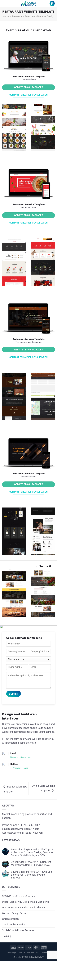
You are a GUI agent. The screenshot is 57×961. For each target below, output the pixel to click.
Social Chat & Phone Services (18, 930)
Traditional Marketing (13, 924)
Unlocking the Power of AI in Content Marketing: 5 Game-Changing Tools (31, 863)
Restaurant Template (23, 16)
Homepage (11, 953)
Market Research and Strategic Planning (24, 907)
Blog (38, 953)
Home (6, 16)
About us (21, 953)
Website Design (45, 16)
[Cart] (52, 3)
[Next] (54, 127)
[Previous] (2, 127)
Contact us (45, 953)
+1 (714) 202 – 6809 (19, 768)
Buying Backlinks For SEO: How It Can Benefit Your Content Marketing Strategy (31, 874)
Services (30, 953)
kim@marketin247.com (20, 757)
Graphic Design (10, 919)
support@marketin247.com (24, 829)
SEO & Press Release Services (18, 896)
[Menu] (4, 4)
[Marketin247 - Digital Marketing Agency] (28, 3)
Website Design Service (15, 913)
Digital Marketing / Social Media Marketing (25, 901)
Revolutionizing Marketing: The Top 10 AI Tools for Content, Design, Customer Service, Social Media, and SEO (32, 852)
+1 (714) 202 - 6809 (30, 825)
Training (6, 936)
